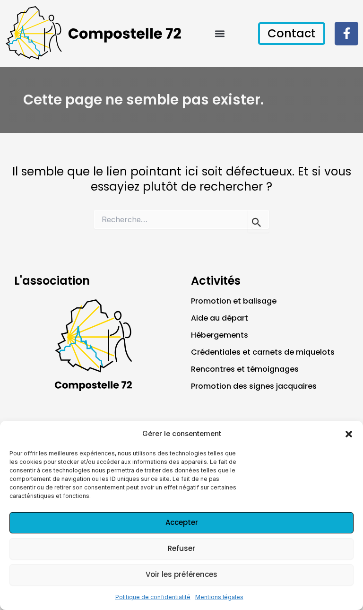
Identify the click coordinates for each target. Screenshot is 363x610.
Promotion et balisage (234, 301)
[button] (349, 434)
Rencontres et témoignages (245, 369)
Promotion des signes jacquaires (254, 386)
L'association (52, 280)
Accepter (181, 522)
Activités (216, 280)
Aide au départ (219, 318)
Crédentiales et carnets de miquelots (263, 352)
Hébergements (219, 335)
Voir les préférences (181, 574)
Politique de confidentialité (152, 597)
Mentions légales (219, 597)
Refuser (181, 548)
